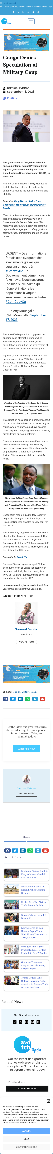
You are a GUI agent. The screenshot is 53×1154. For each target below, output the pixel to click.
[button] (48, 1101)
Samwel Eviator (26, 629)
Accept (26, 1131)
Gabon (16, 692)
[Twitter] (20, 12)
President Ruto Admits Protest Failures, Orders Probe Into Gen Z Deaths (34, 949)
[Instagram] (25, 12)
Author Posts (26, 793)
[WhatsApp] (30, 12)
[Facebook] (15, 12)
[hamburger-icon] (31, 21)
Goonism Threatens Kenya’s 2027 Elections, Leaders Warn (33, 965)
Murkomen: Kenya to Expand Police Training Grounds (33, 889)
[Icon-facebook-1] (14, 1022)
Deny (27, 1139)
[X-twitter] (20, 1022)
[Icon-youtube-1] (26, 1022)
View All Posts (26, 642)
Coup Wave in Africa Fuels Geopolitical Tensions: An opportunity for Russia (24, 205)
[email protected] (10, 3)
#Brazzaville (14, 271)
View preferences (26, 1147)
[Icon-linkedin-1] (32, 1022)
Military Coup (29, 692)
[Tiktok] (40, 12)
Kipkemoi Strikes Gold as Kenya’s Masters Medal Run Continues (34, 874)
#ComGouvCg (16, 301)
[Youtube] (35, 12)
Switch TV (22, 557)
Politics (12, 98)
